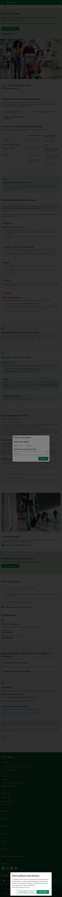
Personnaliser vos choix (26, 892)
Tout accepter (43, 892)
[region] (31, 884)
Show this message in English (21, 887)
